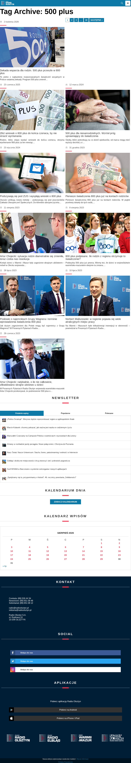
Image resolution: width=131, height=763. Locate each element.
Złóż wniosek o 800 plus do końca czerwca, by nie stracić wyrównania (28, 134)
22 (101, 555)
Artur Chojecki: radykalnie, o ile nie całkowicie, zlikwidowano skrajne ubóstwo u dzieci (26, 383)
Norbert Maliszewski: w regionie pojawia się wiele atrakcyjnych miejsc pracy (93, 320)
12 (47, 551)
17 (11, 555)
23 (119, 555)
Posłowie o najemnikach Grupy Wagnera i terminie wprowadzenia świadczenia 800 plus (28, 320)
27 (65, 559)
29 (101, 559)
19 (47, 555)
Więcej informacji (82, 759)
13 (65, 551)
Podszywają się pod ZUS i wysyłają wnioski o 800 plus (30, 196)
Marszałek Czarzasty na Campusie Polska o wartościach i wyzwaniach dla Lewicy (41, 436)
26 (47, 559)
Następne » (97, 20)
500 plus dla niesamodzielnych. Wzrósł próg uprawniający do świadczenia (90, 134)
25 (29, 559)
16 (119, 551)
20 (65, 555)
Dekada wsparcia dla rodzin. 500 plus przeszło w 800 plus (30, 72)
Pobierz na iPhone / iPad (68, 718)
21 (83, 555)
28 (83, 559)
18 (29, 555)
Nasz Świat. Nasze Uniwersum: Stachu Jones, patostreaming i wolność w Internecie (42, 452)
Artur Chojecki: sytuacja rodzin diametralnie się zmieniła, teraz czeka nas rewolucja (32, 257)
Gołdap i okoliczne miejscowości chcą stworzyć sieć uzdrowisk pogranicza (38, 461)
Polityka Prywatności (65, 762)
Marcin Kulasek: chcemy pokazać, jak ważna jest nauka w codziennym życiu (39, 427)
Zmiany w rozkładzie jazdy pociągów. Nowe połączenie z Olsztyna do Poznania (40, 444)
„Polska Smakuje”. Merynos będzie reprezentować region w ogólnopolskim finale (40, 419)
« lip (5, 566)
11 (29, 551)
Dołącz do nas (26, 653)
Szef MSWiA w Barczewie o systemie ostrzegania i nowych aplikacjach (37, 469)
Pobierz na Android (68, 710)
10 (86, 20)
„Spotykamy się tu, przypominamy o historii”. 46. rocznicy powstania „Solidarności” (41, 477)
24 (11, 559)
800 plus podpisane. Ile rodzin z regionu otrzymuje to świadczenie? (95, 257)
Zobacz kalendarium (65, 502)
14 (83, 551)
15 (101, 551)
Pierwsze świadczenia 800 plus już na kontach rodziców (97, 196)
